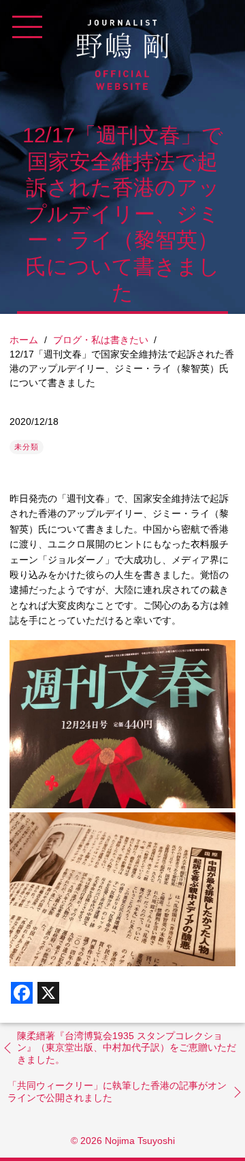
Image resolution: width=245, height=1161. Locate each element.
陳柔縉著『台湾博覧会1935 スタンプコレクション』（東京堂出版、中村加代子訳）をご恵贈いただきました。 (126, 1047)
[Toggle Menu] (27, 27)
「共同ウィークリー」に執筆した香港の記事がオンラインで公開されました (117, 1091)
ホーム (24, 339)
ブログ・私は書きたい (100, 339)
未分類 (26, 447)
